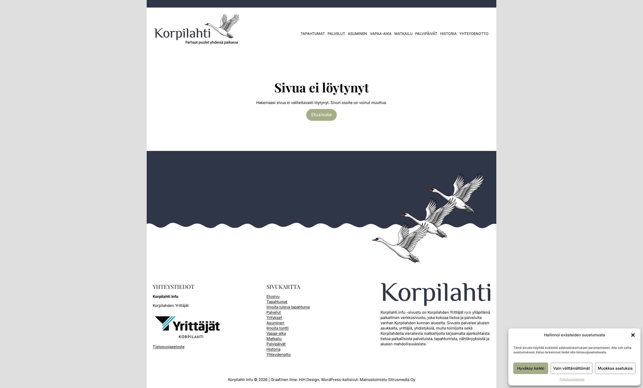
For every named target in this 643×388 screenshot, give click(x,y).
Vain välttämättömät (571, 368)
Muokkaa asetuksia (615, 368)
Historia (448, 33)
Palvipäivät (426, 33)
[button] (632, 335)
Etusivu (273, 296)
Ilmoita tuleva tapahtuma (288, 307)
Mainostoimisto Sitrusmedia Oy (387, 379)
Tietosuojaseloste (572, 379)
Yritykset (274, 317)
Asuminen (357, 33)
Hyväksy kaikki (530, 368)
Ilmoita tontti (277, 328)
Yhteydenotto (474, 33)
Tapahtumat (313, 33)
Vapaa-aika (381, 33)
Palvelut (336, 33)
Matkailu (403, 33)
